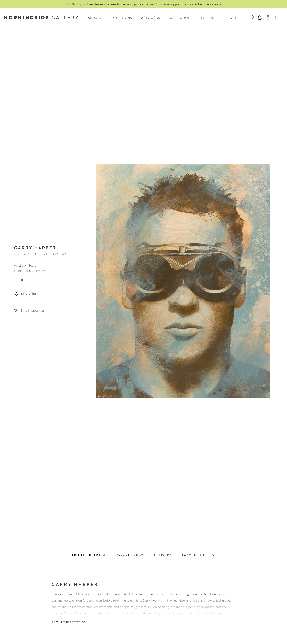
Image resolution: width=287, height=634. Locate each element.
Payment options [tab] (199, 555)
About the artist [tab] (88, 555)
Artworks (150, 18)
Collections (180, 18)
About (230, 18)
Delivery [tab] (162, 555)
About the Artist (66, 622)
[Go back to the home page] (41, 18)
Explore (208, 18)
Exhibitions (121, 18)
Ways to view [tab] (130, 555)
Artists (94, 18)
